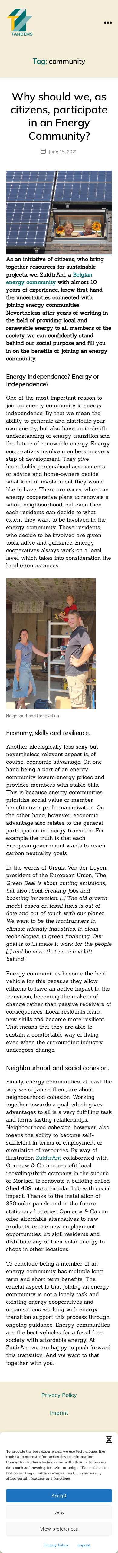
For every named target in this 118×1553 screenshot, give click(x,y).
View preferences (59, 1529)
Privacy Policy (55, 1545)
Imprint (83, 1545)
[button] (109, 1440)
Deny (59, 1512)
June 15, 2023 (63, 152)
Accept (59, 1496)
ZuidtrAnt (48, 1157)
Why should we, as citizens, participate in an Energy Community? (59, 116)
